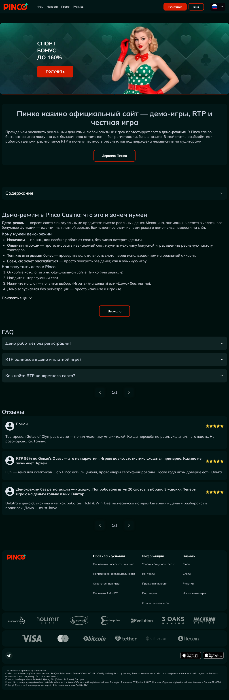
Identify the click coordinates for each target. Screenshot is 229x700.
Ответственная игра (106, 583)
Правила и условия (109, 556)
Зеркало (114, 311)
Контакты (148, 573)
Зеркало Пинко (114, 156)
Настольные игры (194, 593)
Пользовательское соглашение (113, 564)
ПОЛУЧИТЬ (55, 71)
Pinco (186, 564)
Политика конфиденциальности (114, 573)
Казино (189, 556)
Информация (153, 556)
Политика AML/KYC (105, 593)
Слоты (187, 573)
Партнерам (149, 593)
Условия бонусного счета (158, 564)
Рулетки (188, 583)
